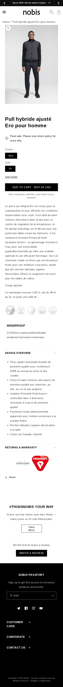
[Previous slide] (4, 3)
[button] (51, 12)
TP (10, 168)
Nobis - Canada (31, 678)
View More (31, 528)
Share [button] (12, 477)
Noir (11, 155)
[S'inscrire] (52, 596)
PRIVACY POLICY (21, 681)
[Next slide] (58, 3)
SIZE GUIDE (11, 177)
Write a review (31, 553)
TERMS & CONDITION (40, 681)
